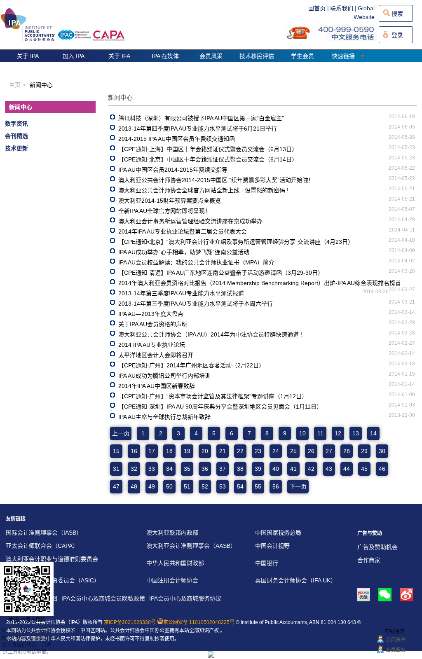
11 (320, 433)
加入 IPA (73, 56)
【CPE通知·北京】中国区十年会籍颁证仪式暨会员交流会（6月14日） (208, 159)
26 (311, 451)
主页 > (17, 85)
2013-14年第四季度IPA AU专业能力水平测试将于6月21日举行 (197, 128)
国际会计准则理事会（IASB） (44, 532)
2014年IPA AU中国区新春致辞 (156, 386)
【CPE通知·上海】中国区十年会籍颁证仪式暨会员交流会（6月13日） (208, 149)
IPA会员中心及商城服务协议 (185, 598)
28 (346, 451)
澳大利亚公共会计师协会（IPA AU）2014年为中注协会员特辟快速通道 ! (210, 334)
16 (134, 451)
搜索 (397, 13)
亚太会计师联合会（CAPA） (42, 545)
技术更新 (16, 148)
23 (258, 451)
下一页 (298, 486)
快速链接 (344, 56)
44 (346, 468)
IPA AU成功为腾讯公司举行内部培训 (164, 375)
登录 (397, 35)
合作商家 (368, 560)
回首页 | (318, 8)
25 (293, 451)
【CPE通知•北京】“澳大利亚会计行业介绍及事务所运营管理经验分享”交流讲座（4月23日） (236, 241)
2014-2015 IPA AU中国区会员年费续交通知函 (176, 139)
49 (151, 486)
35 (187, 468)
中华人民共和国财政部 (175, 563)
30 (382, 451)
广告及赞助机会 (377, 547)
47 (116, 486)
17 (151, 451)
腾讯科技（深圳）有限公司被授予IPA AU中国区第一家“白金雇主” (201, 118)
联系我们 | (343, 8)
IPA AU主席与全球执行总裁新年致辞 (164, 417)
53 (222, 486)
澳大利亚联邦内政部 (172, 532)
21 (222, 451)
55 (258, 486)
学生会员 (302, 56)
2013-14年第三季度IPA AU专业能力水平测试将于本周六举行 (195, 303)
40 (275, 468)
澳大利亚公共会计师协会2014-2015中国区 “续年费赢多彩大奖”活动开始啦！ (216, 180)
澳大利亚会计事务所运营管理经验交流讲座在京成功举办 (190, 221)
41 (293, 468)
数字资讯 (16, 123)
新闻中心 (20, 107)
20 (205, 451)
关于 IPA (28, 56)
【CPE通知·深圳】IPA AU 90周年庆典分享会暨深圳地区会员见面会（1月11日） (220, 406)
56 (275, 486)
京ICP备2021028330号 (130, 622)
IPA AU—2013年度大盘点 (150, 314)
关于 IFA (119, 56)
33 (151, 468)
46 (382, 468)
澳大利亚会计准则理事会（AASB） (191, 545)
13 (355, 433)
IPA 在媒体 (165, 56)
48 (134, 486)
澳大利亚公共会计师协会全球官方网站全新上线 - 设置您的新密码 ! (203, 190)
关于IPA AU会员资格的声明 (153, 324)
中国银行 (266, 563)
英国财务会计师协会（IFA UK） (295, 580)
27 (329, 451)
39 (258, 468)
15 (116, 451)
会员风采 (211, 56)
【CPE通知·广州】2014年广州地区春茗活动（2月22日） (191, 365)
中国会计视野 (272, 545)
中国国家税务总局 (278, 532)
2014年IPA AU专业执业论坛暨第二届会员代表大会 (182, 231)
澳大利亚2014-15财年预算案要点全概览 (169, 200)
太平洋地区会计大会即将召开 (155, 355)
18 (169, 451)
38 (240, 468)
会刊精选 (16, 136)
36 (205, 468)
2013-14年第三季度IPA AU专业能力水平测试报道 (181, 293)
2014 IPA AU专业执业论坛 (151, 344)
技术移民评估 (256, 56)
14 (373, 433)
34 (169, 468)
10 (302, 433)
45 (364, 468)
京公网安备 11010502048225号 (198, 622)
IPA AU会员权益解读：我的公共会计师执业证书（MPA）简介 (196, 262)
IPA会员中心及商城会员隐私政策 (103, 598)
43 (329, 468)
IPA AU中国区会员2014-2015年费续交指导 (172, 169)
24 (275, 451)
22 (240, 451)
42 (311, 468)
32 (134, 468)
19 (187, 451)
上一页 (120, 433)
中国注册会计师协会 (172, 580)
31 (116, 468)
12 (338, 433)
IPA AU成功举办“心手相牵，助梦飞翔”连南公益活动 (183, 252)
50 (169, 486)
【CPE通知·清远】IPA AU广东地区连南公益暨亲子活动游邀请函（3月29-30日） (221, 272)
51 (187, 486)
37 (222, 468)
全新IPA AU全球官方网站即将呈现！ (164, 211)
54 (240, 486)
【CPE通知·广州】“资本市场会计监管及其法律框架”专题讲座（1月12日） (212, 396)
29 (364, 451)
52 (205, 486)
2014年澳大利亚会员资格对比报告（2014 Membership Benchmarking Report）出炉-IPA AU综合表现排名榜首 (259, 283)
